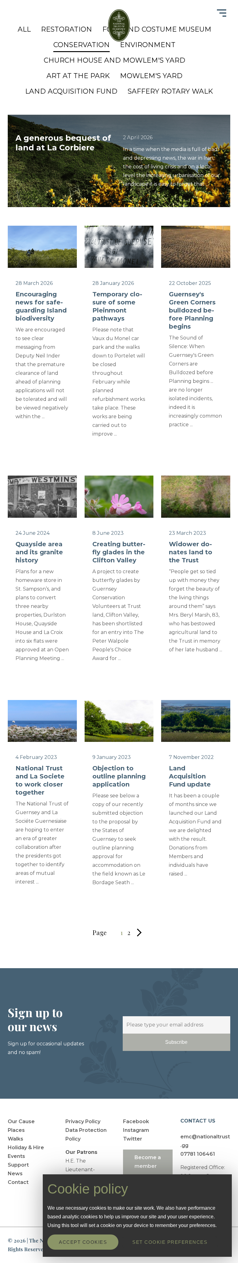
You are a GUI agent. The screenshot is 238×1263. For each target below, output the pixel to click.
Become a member (147, 1161)
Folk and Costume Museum (156, 29)
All (24, 29)
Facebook (136, 1121)
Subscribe (176, 1042)
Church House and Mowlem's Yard (114, 60)
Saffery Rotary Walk (170, 91)
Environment (147, 45)
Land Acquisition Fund (71, 91)
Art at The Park (78, 76)
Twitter (132, 1139)
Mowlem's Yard (151, 76)
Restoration (66, 29)
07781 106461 (197, 1154)
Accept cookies (83, 1242)
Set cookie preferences (169, 1242)
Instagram (136, 1130)
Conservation (81, 45)
